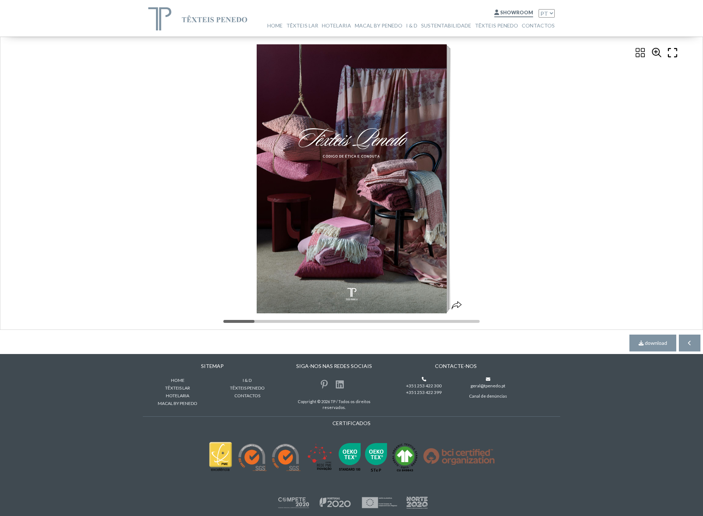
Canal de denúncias (488, 396)
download (655, 343)
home (275, 25)
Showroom (516, 12)
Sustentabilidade (446, 25)
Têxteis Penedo (496, 25)
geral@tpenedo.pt (487, 385)
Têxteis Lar (302, 25)
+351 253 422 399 (424, 392)
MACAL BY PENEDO (378, 25)
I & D (411, 25)
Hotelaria (336, 25)
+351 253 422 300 (424, 385)
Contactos (538, 25)
